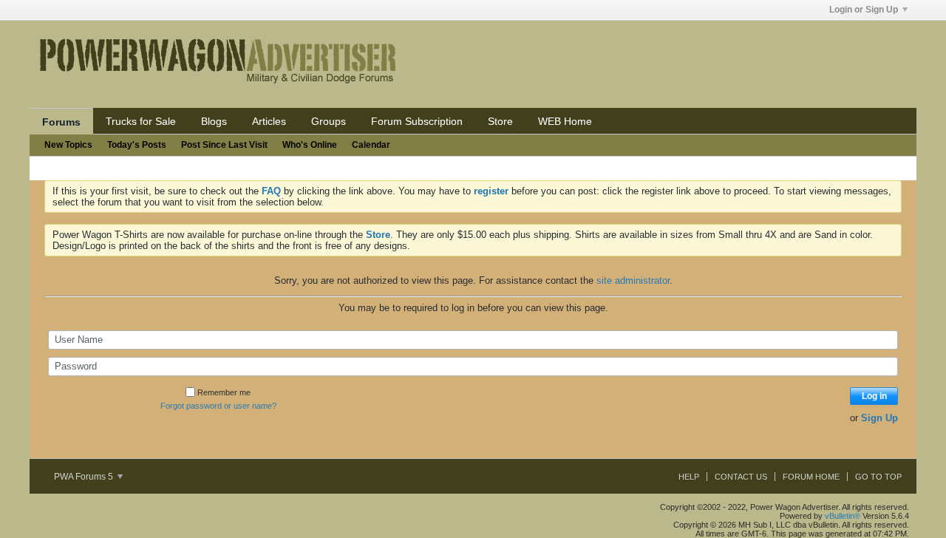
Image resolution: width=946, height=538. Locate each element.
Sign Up (879, 417)
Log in (874, 396)
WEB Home (565, 121)
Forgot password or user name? (218, 405)
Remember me (224, 392)
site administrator (633, 280)
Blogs (214, 121)
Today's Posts (136, 145)
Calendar (371, 145)
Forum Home (811, 476)
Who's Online (309, 145)
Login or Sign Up (863, 9)
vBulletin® (842, 515)
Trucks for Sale (141, 121)
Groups (328, 121)
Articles (269, 121)
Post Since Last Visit (224, 145)
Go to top (878, 476)
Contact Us (741, 476)
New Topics (68, 145)
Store (500, 121)
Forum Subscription (417, 121)
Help (688, 476)
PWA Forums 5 (84, 476)
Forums (61, 122)
